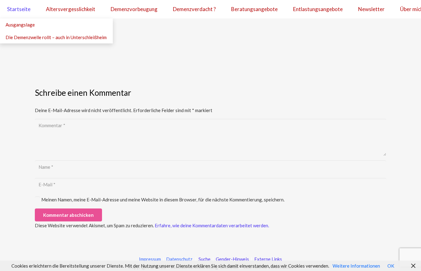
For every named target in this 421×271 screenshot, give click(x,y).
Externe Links (268, 259)
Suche (204, 259)
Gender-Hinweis (233, 259)
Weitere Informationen (356, 266)
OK (390, 266)
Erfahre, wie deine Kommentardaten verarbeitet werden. (212, 225)
